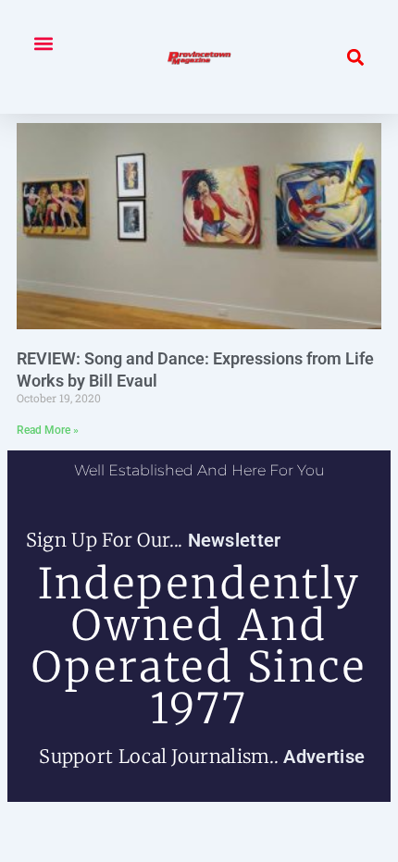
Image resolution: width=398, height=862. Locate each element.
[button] (43, 43)
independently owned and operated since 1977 (199, 646)
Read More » (48, 430)
